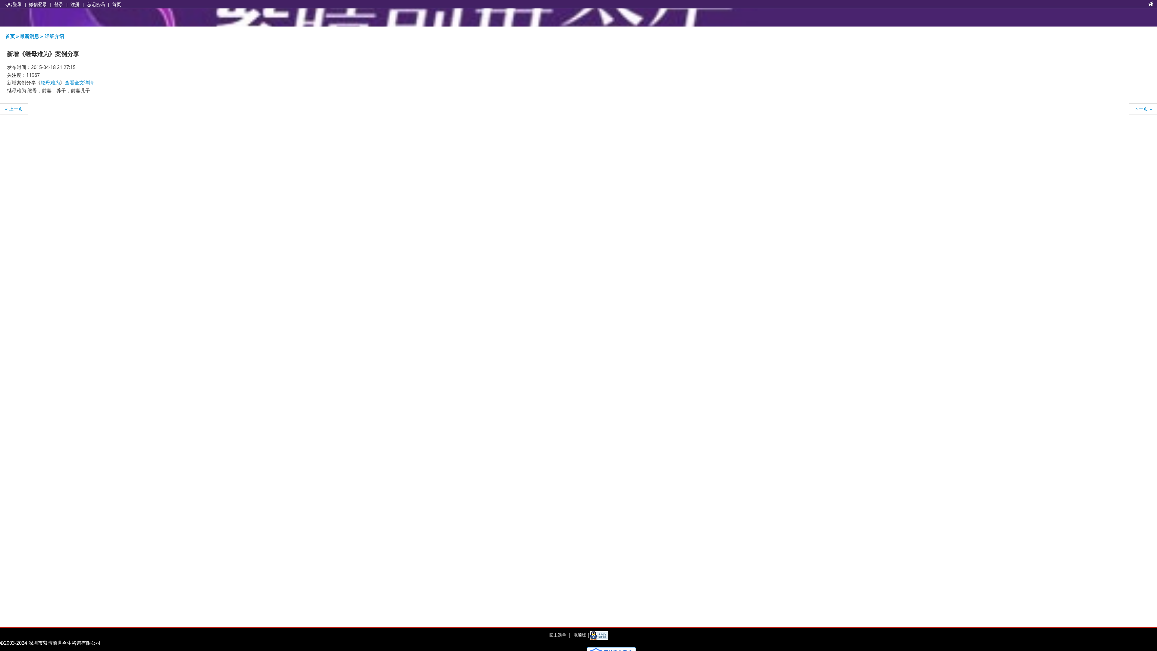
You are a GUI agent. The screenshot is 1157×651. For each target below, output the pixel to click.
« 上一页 (14, 108)
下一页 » (1143, 108)
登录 (58, 4)
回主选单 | (560, 635)
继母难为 (50, 82)
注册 (75, 4)
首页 (116, 4)
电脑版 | (581, 635)
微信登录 (38, 4)
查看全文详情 (79, 82)
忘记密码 (96, 4)
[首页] (1151, 4)
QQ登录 (13, 4)
